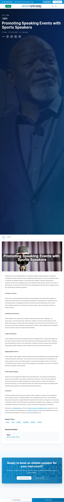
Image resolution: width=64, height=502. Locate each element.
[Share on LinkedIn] (15, 36)
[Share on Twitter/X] (11, 36)
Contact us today (32, 410)
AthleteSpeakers (17, 408)
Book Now (47, 1)
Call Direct (58, 1)
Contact (8, 6)
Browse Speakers (40, 478)
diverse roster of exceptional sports (38, 408)
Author (9, 237)
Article (3, 237)
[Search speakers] (52, 6)
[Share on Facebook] (7, 36)
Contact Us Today (24, 478)
